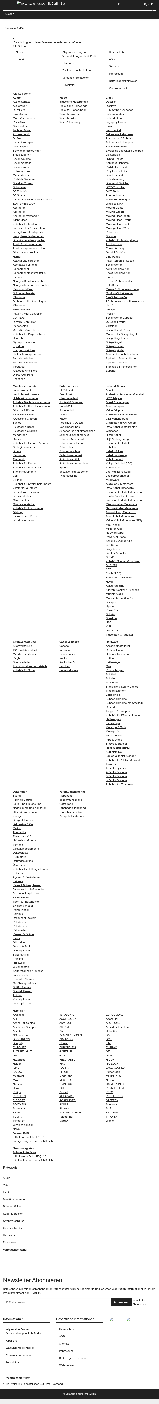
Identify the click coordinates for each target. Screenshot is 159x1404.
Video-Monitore (68, 118)
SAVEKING (19, 1104)
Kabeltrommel (114, 459)
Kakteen (18, 873)
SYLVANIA (112, 1112)
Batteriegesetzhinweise (123, 80)
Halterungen (113, 719)
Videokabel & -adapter (119, 634)
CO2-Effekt (66, 390)
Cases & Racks (12, 1228)
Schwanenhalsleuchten (27, 150)
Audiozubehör (21, 134)
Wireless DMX (114, 203)
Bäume (17, 795)
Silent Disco (20, 219)
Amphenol (19, 1014)
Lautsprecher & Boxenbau (29, 228)
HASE (109, 1055)
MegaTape (65, 1075)
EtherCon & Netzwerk (119, 577)
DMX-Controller (115, 187)
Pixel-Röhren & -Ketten (120, 260)
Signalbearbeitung (24, 358)
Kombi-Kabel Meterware (121, 496)
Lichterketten (114, 118)
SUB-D (110, 557)
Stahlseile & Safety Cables (122, 686)
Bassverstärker (22, 496)
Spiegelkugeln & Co (118, 329)
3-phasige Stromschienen (121, 366)
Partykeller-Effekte (117, 166)
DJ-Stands (19, 195)
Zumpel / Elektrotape (72, 816)
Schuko (110, 614)
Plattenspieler (21, 325)
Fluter (109, 276)
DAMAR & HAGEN (70, 1035)
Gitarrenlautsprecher (25, 252)
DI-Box (17, 138)
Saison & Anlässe (24, 1152)
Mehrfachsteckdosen (25, 654)
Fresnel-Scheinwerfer (119, 281)
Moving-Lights (114, 207)
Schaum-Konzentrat (71, 439)
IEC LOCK (112, 1063)
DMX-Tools (112, 191)
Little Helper (20, 146)
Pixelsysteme (114, 244)
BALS (62, 1031)
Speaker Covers (23, 183)
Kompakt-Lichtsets (117, 162)
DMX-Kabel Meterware (120, 487)
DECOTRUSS (21, 1039)
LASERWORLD (115, 1067)
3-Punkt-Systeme (116, 776)
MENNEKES (113, 1075)
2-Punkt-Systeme (116, 772)
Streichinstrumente (24, 471)
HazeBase (19, 1059)
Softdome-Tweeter (24, 293)
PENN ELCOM (115, 1088)
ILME (16, 1067)
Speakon (111, 618)
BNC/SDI (111, 565)
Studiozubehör (22, 154)
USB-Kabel (112, 630)
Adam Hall (112, 1018)
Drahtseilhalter (115, 649)
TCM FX (18, 1116)
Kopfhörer (19, 207)
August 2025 (21, 1132)
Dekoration (9, 1242)
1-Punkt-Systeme (116, 768)
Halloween (19, 962)
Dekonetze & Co (23, 824)
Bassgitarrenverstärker (27, 491)
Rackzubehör (67, 662)
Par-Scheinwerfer (116, 297)
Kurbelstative (114, 751)
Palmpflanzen (21, 909)
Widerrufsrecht (118, 87)
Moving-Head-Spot (117, 223)
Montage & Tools (116, 727)
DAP (108, 1035)
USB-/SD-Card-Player (26, 329)
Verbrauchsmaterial (15, 1249)
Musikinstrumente (14, 1199)
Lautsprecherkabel (117, 475)
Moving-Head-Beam (118, 215)
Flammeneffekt (68, 398)
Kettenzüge (113, 662)
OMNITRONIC (115, 1084)
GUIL (62, 1055)
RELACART (66, 1096)
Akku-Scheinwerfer (117, 268)
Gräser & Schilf (22, 946)
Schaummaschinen (71, 443)
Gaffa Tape (66, 803)
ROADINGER (67, 1100)
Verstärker (19, 366)
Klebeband (66, 795)
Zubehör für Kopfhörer (26, 223)
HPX (62, 1063)
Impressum (116, 73)
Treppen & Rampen (118, 711)
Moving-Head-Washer (119, 228)
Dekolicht (111, 101)
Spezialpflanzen (22, 991)
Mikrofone (19, 297)
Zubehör (111, 370)
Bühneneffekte (12, 1206)
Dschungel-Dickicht (24, 917)
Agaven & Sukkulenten (27, 877)
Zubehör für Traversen (120, 784)
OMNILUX (65, 1084)
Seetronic (112, 1104)
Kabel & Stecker (13, 1213)
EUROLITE (19, 1047)
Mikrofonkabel (114, 528)
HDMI (109, 581)
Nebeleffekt (66, 406)
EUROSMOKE (114, 1014)
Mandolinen (20, 434)
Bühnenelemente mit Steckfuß (124, 702)
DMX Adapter (114, 398)
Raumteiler (19, 832)
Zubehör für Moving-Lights (122, 240)
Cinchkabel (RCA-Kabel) (121, 422)
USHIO (63, 1120)
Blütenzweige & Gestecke (28, 889)
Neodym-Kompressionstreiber (31, 285)
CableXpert (113, 1031)
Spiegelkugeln (114, 342)
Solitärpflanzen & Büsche (28, 970)
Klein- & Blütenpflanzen (27, 885)
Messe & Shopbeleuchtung (122, 289)
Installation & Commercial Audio (32, 199)
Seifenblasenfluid (69, 459)
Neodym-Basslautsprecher (29, 281)
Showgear (19, 1108)
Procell (63, 1092)
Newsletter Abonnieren (139, 1302)
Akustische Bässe (23, 414)
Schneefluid (66, 447)
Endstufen (19, 378)
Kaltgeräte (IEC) (116, 585)
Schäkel (111, 674)
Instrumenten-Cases (25, 516)
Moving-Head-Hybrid (118, 219)
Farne (16, 938)
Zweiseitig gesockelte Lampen (124, 150)
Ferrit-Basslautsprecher (27, 244)
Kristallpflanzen (22, 999)
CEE (108, 569)
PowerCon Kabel (116, 536)
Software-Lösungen (118, 199)
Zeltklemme (113, 694)
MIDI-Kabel (113, 524)
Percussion (19, 455)
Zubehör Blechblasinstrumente (31, 402)
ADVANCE (65, 1022)
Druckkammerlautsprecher (29, 240)
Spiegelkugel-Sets (117, 338)
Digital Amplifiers (23, 374)
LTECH (63, 1071)
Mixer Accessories (24, 118)
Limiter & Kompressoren (27, 354)
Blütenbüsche (21, 974)
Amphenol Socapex (25, 1027)
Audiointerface (21, 101)
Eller (108, 1043)
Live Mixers (20, 113)
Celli (15, 475)
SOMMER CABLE (70, 1112)
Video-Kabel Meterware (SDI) (124, 520)
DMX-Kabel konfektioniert (121, 426)
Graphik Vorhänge (117, 252)
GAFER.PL (66, 1051)
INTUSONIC (66, 1014)
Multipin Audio (114, 593)
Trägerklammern (116, 690)
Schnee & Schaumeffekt (74, 434)
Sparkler (64, 467)
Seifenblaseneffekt (70, 455)
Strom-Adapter (115, 406)
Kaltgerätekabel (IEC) (119, 463)
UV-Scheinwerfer (116, 321)
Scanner (111, 236)
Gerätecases (67, 654)
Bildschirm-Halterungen (73, 101)
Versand (58, 1383)
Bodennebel (66, 410)
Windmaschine (68, 475)
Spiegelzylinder (115, 350)
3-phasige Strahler (117, 362)
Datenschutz (116, 52)
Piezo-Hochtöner (23, 289)
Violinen (17, 479)
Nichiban (18, 1084)
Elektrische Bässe (24, 426)
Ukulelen (18, 439)
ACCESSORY (67, 1018)
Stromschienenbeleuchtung (122, 354)
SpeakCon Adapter (117, 402)
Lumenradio (113, 1071)
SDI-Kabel (112, 544)
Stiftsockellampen (116, 146)
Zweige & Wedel (23, 905)
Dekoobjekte (20, 852)
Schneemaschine (69, 451)
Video (6, 1184)
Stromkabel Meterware (120, 516)
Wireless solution (23, 1124)
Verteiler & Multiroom (25, 362)
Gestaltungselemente (26, 848)
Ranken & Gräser (23, 934)
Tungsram (19, 1120)
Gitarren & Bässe (23, 410)
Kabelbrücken (114, 451)
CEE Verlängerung (117, 418)
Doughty (18, 1043)
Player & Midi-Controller (27, 313)
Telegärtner (66, 1116)
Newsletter (68, 84)
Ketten (110, 658)
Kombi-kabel (113, 467)
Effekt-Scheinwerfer (118, 272)
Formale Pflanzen (24, 979)
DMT (109, 1039)
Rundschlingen (115, 670)
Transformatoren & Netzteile (30, 666)
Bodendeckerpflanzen (26, 893)
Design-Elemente (23, 820)
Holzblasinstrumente (25, 398)
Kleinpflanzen (21, 897)
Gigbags (18, 512)
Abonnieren (121, 1302)
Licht (6, 1192)
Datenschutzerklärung (66, 1288)
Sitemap (114, 66)
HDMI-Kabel (113, 434)
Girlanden (19, 942)
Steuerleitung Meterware (121, 512)
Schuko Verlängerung (119, 540)
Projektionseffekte (117, 171)
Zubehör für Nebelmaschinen (77, 430)
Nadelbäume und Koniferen (30, 807)
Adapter (111, 390)
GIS (15, 1055)
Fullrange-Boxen (23, 171)
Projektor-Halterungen (72, 109)
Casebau (64, 645)
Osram (17, 1088)
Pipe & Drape (114, 739)
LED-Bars (112, 285)
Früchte (17, 995)
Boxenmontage (22, 162)
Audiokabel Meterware (119, 483)
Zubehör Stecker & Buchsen (123, 561)
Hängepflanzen (22, 950)
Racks (63, 658)
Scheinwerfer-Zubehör (119, 317)
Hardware (9, 1235)
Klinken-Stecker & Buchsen (122, 589)
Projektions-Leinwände (73, 105)
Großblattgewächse (25, 983)
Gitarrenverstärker (24, 504)
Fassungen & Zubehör (119, 138)
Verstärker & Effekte (25, 487)
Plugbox (18, 658)
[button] (131, 4)
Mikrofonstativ (21, 309)
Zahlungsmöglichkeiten (76, 70)
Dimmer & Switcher (117, 183)
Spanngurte (113, 682)
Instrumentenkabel (117, 443)
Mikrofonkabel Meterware (121, 504)
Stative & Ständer (116, 743)
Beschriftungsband (70, 799)
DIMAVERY (66, 1039)
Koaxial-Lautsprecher (26, 260)
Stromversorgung (13, 1220)
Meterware (112, 479)
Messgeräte (113, 731)
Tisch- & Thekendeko (26, 901)
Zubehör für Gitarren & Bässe (31, 443)
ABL (15, 1018)
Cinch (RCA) (113, 573)
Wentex (110, 1120)
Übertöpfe (19, 864)
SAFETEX (112, 1100)
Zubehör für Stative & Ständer (124, 759)
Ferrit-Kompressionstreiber (29, 248)
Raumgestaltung (23, 860)
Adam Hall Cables (24, 1022)
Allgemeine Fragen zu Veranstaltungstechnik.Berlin (79, 54)
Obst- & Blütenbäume (26, 811)
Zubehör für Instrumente (28, 508)
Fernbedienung (115, 195)
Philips (17, 1092)
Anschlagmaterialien (118, 645)
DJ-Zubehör (20, 191)
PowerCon (112, 610)
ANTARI (64, 1027)
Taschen (64, 666)
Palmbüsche (20, 926)
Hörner (17, 256)
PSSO (109, 1092)
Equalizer (18, 346)
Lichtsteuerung (115, 179)
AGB (112, 59)
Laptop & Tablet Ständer (121, 755)
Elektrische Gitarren (25, 430)
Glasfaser (112, 430)
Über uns (68, 63)
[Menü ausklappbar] (8, 4)
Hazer (63, 418)
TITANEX (111, 1116)
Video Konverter (69, 113)
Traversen (112, 764)
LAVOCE (18, 1071)
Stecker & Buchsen (117, 553)
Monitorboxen (21, 175)
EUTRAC (111, 1047)
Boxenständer (21, 166)
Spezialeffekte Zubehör (73, 471)
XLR (108, 626)
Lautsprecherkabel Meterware (124, 500)
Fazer (63, 414)
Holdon (17, 1063)
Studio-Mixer (20, 126)
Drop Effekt (66, 394)
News (19, 52)
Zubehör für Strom (24, 670)
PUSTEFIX (19, 1096)
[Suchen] (154, 13)
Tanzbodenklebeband (72, 807)
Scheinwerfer (114, 264)
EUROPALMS (67, 1047)
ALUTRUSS (113, 1022)
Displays (111, 105)
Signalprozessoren (24, 342)
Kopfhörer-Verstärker (26, 215)
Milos (16, 1079)
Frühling (18, 958)
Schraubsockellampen (119, 142)
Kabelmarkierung (116, 455)
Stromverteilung (22, 645)
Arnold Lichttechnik (117, 1027)
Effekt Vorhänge (115, 248)
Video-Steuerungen (71, 122)
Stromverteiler (21, 662)
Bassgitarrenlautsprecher (28, 236)
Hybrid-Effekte (114, 158)
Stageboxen (113, 549)
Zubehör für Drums (24, 463)
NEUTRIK (65, 1079)
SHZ (108, 1108)
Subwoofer (19, 187)
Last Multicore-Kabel (118, 471)
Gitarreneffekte (22, 500)
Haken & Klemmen (117, 654)
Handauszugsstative (118, 747)
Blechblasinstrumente (26, 394)
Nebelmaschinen (69, 426)
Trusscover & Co (23, 836)
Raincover (112, 232)
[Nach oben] (79, 1401)
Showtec (64, 1108)
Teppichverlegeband (71, 811)
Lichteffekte (113, 154)
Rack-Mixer (20, 122)
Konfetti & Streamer (71, 402)
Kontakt (20, 59)
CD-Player (19, 317)
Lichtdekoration (115, 113)
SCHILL (64, 1104)
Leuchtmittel (113, 130)
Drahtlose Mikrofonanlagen (29, 301)
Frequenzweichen (24, 350)
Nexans (110, 1079)
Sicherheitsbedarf (116, 735)
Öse (108, 666)
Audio (6, 1177)
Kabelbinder (113, 447)
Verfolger (111, 325)
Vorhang (18, 844)
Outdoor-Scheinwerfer (119, 293)
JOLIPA (63, 1067)
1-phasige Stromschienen (121, 358)
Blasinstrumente (23, 390)
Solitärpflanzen (22, 987)
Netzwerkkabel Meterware (122, 508)
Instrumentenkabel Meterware (124, 491)
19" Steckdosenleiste (25, 649)
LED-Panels (113, 256)
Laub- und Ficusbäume (27, 803)
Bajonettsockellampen (119, 134)
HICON (110, 1059)
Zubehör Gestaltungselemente (31, 869)
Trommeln (19, 459)
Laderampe (113, 723)
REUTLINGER (114, 1096)
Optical (110, 606)
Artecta (17, 1031)
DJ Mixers (19, 109)
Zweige (17, 816)
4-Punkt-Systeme (116, 780)
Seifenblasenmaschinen (74, 463)
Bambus (18, 913)
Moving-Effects (115, 211)
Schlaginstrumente (24, 447)
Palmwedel (19, 930)
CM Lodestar (21, 1035)
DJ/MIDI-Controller (24, 321)
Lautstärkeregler (23, 142)
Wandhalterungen (24, 520)
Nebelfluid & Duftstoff (72, 422)
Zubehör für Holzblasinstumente (32, 406)
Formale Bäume (23, 799)
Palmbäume (20, 922)
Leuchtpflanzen (22, 1003)
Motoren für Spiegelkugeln (122, 334)
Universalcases (68, 670)
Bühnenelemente (116, 698)
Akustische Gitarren (25, 418)
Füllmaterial (20, 856)
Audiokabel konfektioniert (121, 414)
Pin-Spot (111, 309)
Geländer (111, 707)
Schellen (111, 678)
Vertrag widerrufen (18, 1377)
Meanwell (18, 1075)
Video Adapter (114, 410)
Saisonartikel (21, 954)
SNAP (16, 1112)
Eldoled (63, 1043)
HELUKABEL (67, 1059)
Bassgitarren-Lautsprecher (29, 232)
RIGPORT (19, 1100)
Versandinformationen (75, 77)
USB (108, 622)
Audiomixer (20, 105)
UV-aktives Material (24, 840)
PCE (62, 1088)
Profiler (110, 313)
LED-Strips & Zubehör (119, 109)
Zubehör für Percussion (27, 467)
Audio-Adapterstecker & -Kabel (125, 394)
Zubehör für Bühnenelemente (124, 715)
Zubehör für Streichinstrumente (32, 483)
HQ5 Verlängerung (117, 439)
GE (108, 1051)
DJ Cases (65, 649)
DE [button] (120, 4)
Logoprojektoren (116, 122)
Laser (109, 126)
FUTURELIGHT (22, 1051)
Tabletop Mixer (22, 130)
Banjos (17, 422)
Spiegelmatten (115, 346)
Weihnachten (21, 966)
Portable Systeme (24, 179)
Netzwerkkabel (115, 532)
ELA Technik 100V (24, 203)
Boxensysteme (22, 158)
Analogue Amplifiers (25, 370)
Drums (17, 451)
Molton (17, 828)
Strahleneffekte (115, 175)
